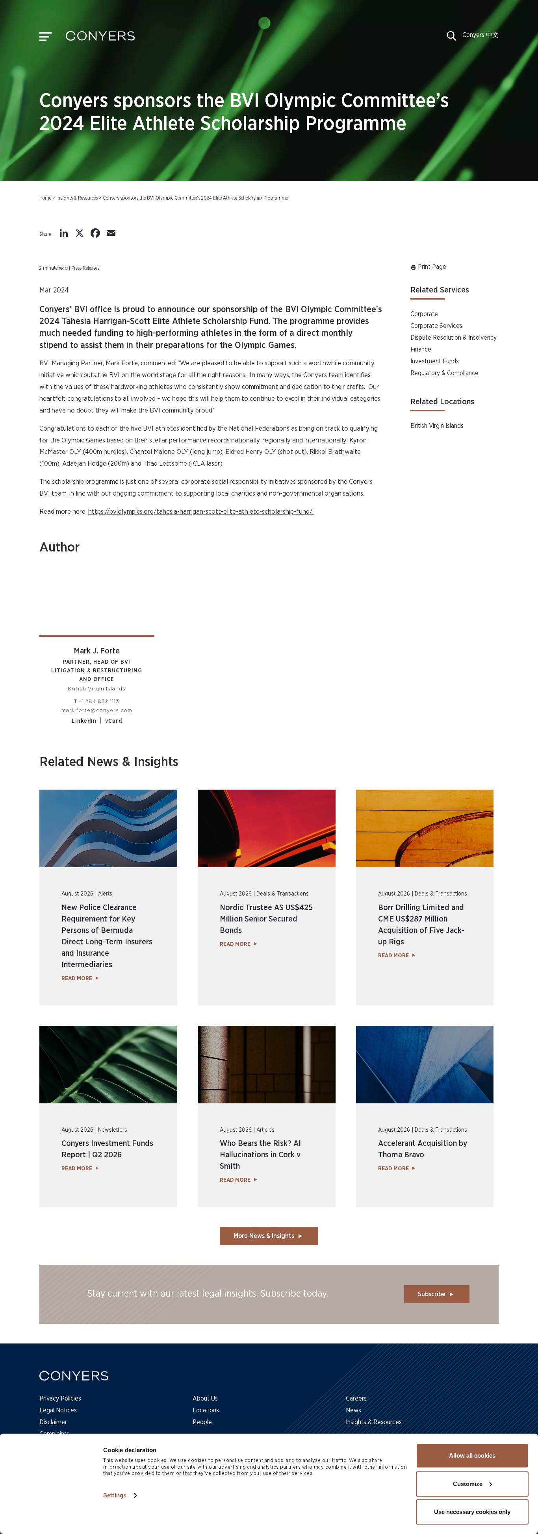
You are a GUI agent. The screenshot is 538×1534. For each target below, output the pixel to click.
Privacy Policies (60, 1398)
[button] (451, 38)
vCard (113, 721)
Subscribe (431, 1294)
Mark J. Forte (97, 651)
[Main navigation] (45, 38)
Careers (356, 1398)
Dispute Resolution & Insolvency (453, 338)
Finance (420, 349)
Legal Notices (58, 1410)
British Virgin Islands (437, 426)
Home (45, 198)
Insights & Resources (77, 198)
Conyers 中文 (480, 35)
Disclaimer (53, 1422)
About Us (205, 1398)
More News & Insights (264, 1236)
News (353, 1410)
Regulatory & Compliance (444, 373)
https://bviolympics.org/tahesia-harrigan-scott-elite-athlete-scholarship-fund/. (201, 511)
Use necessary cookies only (472, 1511)
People (202, 1422)
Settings (114, 1495)
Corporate (424, 314)
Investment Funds (434, 361)
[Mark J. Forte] (96, 603)
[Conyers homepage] (100, 38)
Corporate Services (436, 326)
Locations (206, 1410)
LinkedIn (84, 721)
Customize (467, 1483)
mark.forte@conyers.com (96, 710)
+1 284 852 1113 (99, 701)
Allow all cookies (472, 1455)
